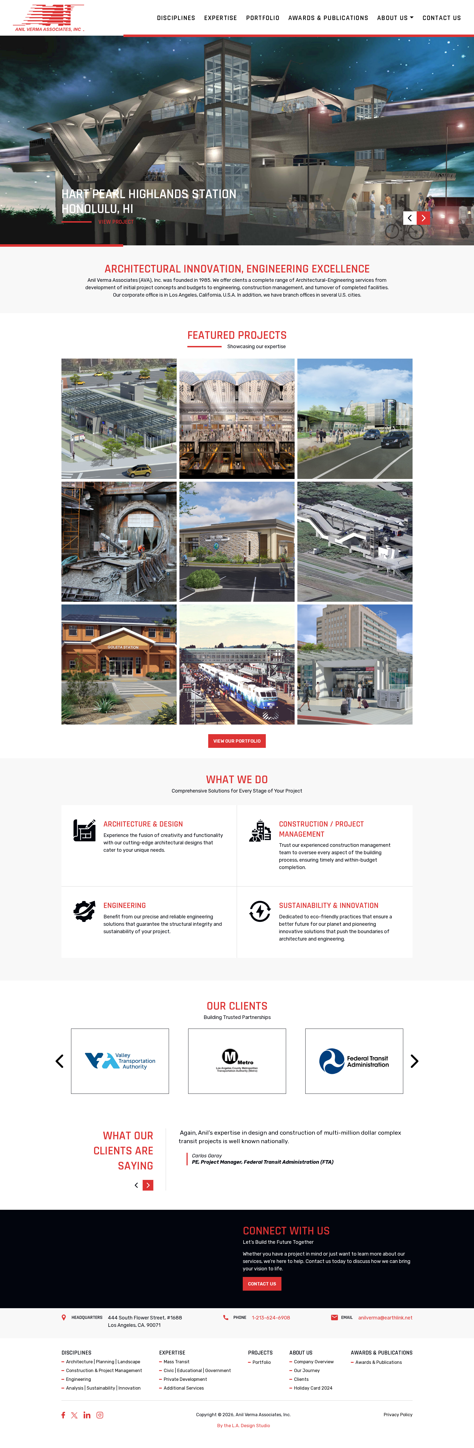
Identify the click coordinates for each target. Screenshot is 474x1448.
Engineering (124, 906)
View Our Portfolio (237, 741)
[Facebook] (63, 1415)
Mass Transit (177, 1361)
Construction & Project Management (104, 1370)
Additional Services (184, 1388)
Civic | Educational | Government (197, 1370)
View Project (116, 222)
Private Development (185, 1379)
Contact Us (262, 1284)
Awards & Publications (379, 1362)
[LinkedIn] (87, 1415)
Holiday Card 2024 (313, 1388)
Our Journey (307, 1370)
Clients (301, 1379)
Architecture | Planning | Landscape (103, 1361)
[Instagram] (100, 1415)
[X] (74, 1415)
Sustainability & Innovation (329, 906)
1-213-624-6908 (271, 1318)
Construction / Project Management (321, 829)
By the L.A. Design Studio (243, 1425)
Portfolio (262, 1362)
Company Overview (314, 1361)
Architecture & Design (143, 824)
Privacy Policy (398, 1414)
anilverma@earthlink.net (385, 1318)
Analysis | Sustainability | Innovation (103, 1388)
